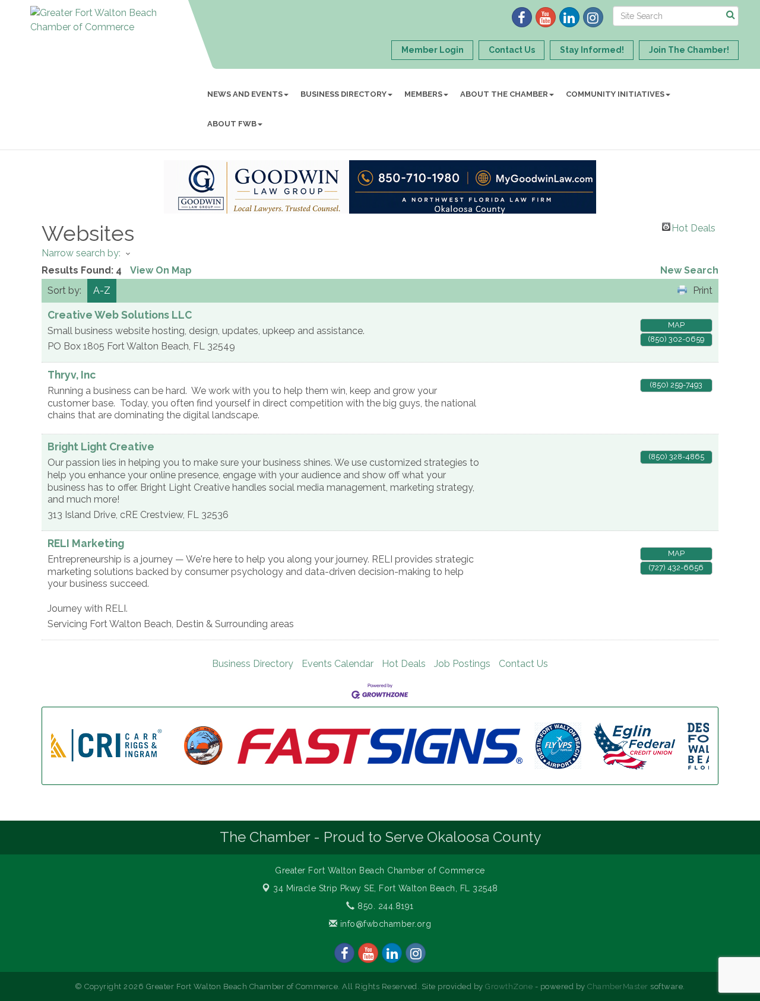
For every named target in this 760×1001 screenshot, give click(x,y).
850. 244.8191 (384, 906)
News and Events (245, 94)
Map (676, 324)
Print (702, 290)
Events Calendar (337, 663)
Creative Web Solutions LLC (120, 315)
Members (423, 94)
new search (689, 270)
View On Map (161, 270)
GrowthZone (509, 986)
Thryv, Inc (72, 374)
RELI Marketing (86, 543)
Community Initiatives (615, 94)
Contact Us (523, 663)
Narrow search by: (81, 253)
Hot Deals (693, 227)
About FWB (231, 123)
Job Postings (462, 663)
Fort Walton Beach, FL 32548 (385, 888)
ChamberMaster (617, 986)
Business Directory (343, 94)
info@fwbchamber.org (384, 924)
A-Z (101, 290)
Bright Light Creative (101, 446)
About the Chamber (504, 94)
